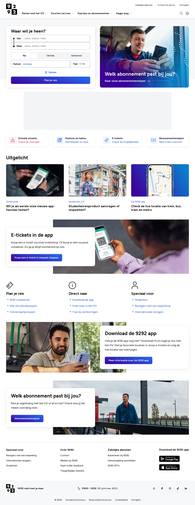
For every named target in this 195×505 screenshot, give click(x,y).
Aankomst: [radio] (76, 55)
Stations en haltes (75, 138)
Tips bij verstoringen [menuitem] (85, 312)
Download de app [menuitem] (83, 299)
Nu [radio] (24, 55)
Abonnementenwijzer (27, 418)
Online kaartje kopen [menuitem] (22, 312)
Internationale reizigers (18, 460)
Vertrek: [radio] (50, 55)
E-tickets (117, 138)
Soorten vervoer (61, 13)
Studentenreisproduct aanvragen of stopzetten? (94, 208)
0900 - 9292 (89, 488)
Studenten (12, 465)
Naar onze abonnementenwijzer (125, 81)
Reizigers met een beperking (21, 455)
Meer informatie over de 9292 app (128, 360)
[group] (50, 55)
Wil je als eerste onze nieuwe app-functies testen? (30, 208)
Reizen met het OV (33, 13)
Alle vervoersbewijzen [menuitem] (23, 306)
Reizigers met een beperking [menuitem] (152, 306)
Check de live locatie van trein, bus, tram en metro (156, 208)
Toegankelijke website (72, 470)
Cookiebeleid (121, 500)
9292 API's (114, 465)
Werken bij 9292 (69, 460)
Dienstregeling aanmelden (122, 460)
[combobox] (56, 38)
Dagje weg (122, 13)
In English (184, 5)
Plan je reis (50, 80)
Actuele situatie (27, 138)
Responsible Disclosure (100, 500)
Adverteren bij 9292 (118, 455)
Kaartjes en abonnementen (93, 13)
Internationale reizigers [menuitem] (149, 312)
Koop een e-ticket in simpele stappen (36, 257)
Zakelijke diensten (144, 5)
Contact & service (166, 5)
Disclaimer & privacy (75, 500)
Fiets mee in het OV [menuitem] (84, 306)
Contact (64, 455)
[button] (40, 64)
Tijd (75, 63)
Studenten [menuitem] (141, 299)
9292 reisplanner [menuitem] (20, 299)
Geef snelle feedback (71, 465)
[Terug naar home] (11, 9)
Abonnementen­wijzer (171, 138)
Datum (17, 63)
